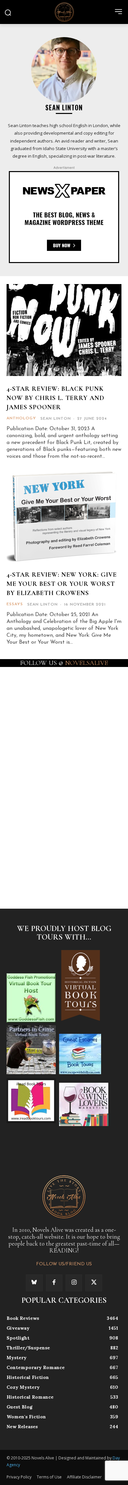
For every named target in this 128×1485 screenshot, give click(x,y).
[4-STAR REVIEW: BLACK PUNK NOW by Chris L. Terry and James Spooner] (64, 330)
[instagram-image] (35, 694)
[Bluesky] (34, 1282)
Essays (15, 604)
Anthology (21, 418)
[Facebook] (54, 1282)
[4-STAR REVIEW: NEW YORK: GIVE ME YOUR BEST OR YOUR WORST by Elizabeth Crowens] (64, 516)
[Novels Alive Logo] (64, 12)
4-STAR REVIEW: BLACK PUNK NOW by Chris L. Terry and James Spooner (55, 398)
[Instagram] (74, 1282)
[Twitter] (93, 1282)
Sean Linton (55, 419)
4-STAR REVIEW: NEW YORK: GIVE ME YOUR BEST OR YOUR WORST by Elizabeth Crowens (62, 584)
